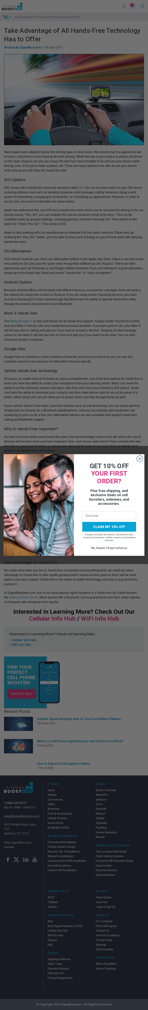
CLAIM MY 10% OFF (109, 527)
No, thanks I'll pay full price (109, 547)
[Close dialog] (140, 459)
